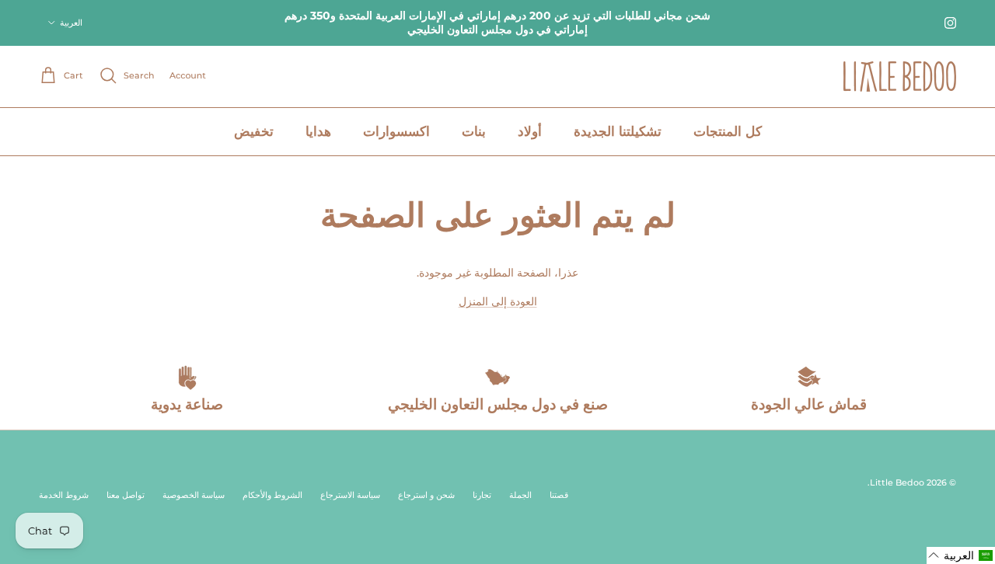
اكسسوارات (396, 131)
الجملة (520, 494)
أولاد (530, 131)
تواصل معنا (125, 494)
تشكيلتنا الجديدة (618, 131)
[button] (961, 555)
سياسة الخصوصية (193, 494)
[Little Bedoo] (899, 76)
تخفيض (254, 131)
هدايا (318, 131)
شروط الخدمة (64, 494)
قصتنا (559, 494)
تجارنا (482, 494)
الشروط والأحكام (272, 494)
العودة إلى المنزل (498, 301)
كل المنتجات (727, 131)
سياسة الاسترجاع (350, 494)
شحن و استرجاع (426, 494)
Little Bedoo (897, 482)
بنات (474, 131)
